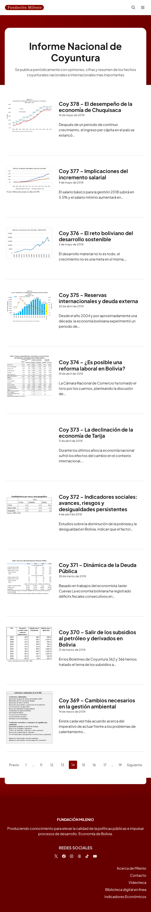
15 (83, 765)
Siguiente (134, 765)
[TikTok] (87, 856)
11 (41, 765)
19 (120, 765)
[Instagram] (71, 856)
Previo (14, 765)
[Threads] (79, 856)
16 (94, 765)
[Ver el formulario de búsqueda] (133, 7)
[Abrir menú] (142, 7)
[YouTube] (95, 856)
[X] (56, 856)
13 (62, 765)
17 (104, 765)
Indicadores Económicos (125, 896)
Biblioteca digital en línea (125, 889)
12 (51, 765)
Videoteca (137, 882)
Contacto (138, 875)
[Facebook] (63, 856)
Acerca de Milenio (131, 868)
